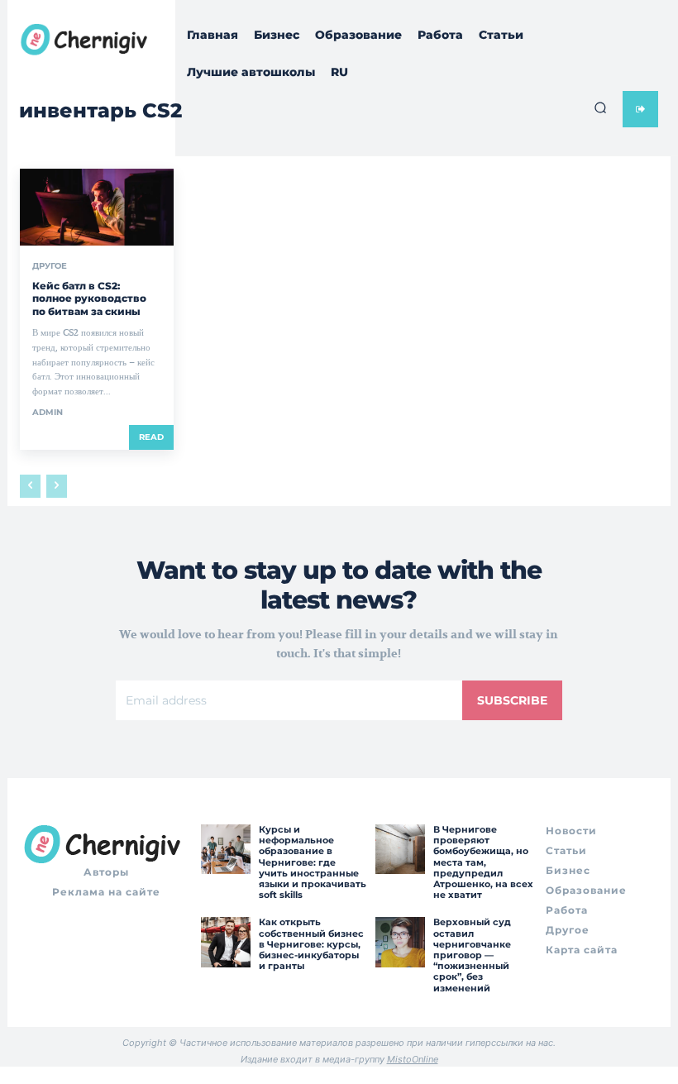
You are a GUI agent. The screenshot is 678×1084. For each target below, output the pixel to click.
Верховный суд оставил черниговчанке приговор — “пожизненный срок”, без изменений (472, 954)
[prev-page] (30, 486)
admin (47, 412)
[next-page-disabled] (56, 486)
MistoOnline (412, 1059)
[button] (600, 107)
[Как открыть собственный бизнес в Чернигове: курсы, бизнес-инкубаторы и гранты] (226, 942)
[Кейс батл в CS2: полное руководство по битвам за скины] (97, 207)
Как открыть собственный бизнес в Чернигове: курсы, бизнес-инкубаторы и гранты (311, 944)
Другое (49, 266)
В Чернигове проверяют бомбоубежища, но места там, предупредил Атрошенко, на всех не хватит (483, 862)
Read (151, 437)
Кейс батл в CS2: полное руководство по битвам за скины (89, 298)
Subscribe (512, 700)
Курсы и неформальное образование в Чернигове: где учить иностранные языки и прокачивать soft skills (312, 862)
